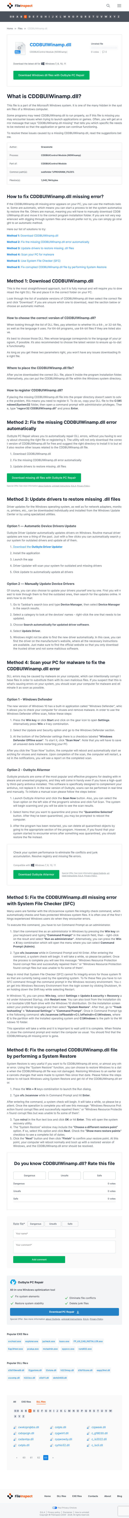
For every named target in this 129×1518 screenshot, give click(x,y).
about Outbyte (44, 486)
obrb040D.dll (60, 1377)
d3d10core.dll (85, 1370)
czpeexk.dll (99, 1427)
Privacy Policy (83, 486)
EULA (73, 486)
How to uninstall (82, 1512)
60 (24, 1457)
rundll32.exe (85, 1348)
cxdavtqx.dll (26, 1439)
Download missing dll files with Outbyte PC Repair (44, 477)
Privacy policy (54, 1512)
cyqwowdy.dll (63, 1439)
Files (20, 28)
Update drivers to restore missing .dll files (40, 248)
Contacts (93, 1496)
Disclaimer (67, 1512)
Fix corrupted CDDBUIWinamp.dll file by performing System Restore (57, 267)
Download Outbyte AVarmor (36, 874)
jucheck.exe (48, 1341)
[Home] (19, 6)
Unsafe (64, 1175)
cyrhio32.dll (62, 1445)
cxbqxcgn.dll (26, 1433)
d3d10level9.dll (16, 1370)
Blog (119, 1496)
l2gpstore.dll (35, 1370)
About (107, 1496)
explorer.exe (31, 1341)
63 (45, 1457)
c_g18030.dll (100, 1433)
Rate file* (19, 1223)
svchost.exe (14, 1341)
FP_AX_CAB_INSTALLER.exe (88, 1341)
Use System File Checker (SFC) (34, 260)
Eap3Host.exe (15, 1348)
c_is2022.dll (99, 1439)
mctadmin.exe (50, 1348)
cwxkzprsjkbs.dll (28, 1427)
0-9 (12, 16)
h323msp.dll (67, 1370)
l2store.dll (51, 1370)
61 (31, 1457)
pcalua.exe (33, 1348)
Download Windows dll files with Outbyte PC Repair (51, 75)
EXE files (26, 1401)
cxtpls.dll (23, 1445)
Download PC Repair (62, 1311)
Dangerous (29, 1175)
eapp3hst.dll (103, 1370)
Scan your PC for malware (30, 254)
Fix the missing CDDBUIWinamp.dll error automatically (48, 242)
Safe (99, 1175)
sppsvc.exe (68, 1348)
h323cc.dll (29, 1377)
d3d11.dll (44, 1377)
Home (10, 28)
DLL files (61, 1496)
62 (38, 1457)
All (14, 1401)
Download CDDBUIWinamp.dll (32, 235)
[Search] (108, 6)
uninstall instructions (61, 486)
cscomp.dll (14, 1377)
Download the (37, 546)
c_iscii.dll (97, 1445)
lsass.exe (64, 1341)
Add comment (39, 1259)
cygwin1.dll (61, 1433)
